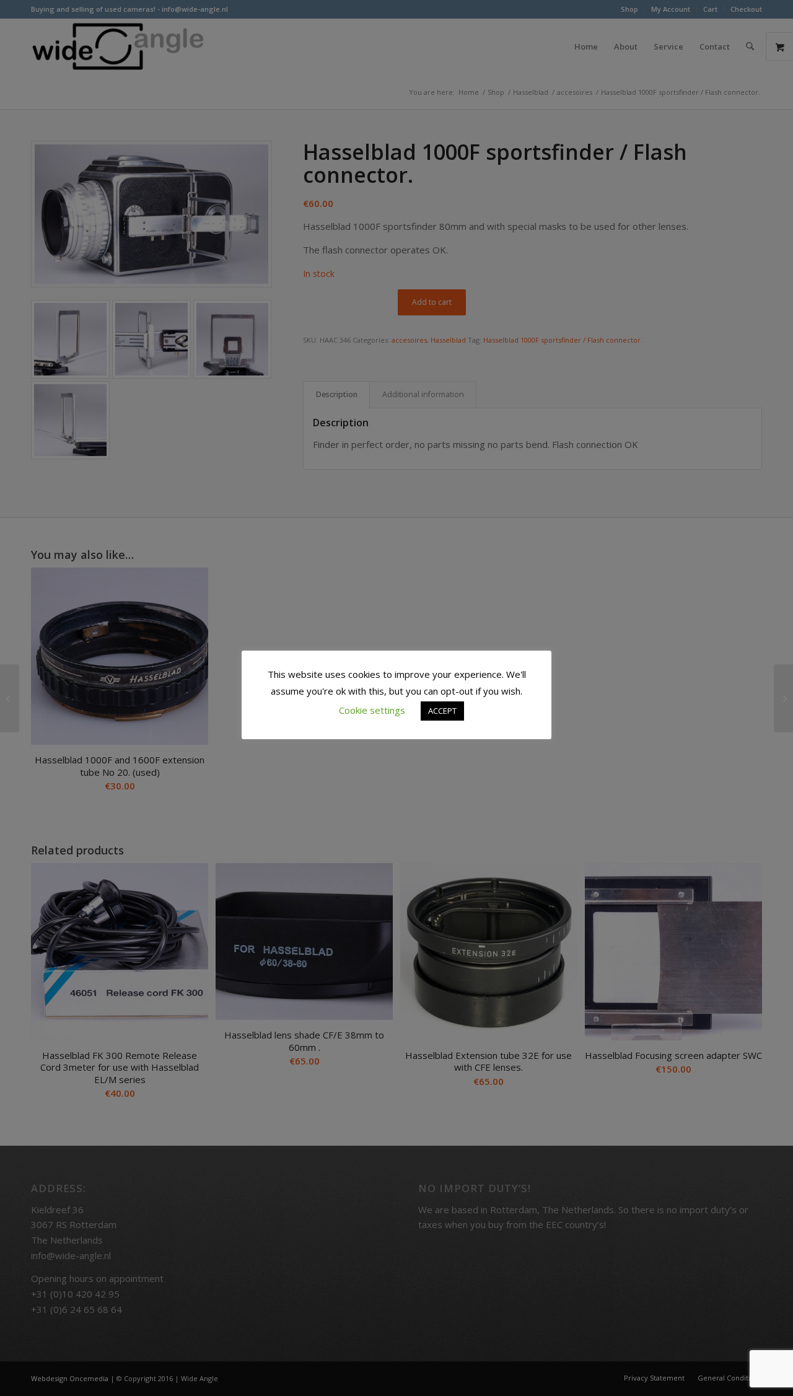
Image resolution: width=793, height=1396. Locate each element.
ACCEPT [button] (442, 710)
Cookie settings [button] (372, 710)
